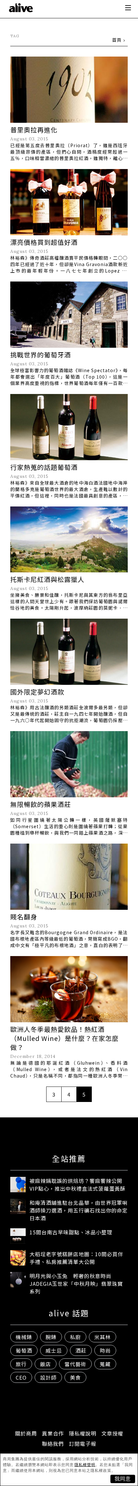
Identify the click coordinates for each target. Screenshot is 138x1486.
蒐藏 (105, 1364)
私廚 (75, 1337)
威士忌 (54, 1350)
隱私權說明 (82, 1433)
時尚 (105, 1350)
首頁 (117, 40)
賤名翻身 (23, 916)
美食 (75, 1377)
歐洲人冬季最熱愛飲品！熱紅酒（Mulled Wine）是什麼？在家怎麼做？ (64, 1038)
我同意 (123, 1479)
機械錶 (24, 1337)
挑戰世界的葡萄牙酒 (40, 354)
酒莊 (80, 1350)
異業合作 (53, 1433)
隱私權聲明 (84, 1465)
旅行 (21, 1364)
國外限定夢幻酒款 (37, 691)
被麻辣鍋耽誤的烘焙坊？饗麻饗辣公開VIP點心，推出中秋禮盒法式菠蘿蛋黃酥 (77, 1184)
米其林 (102, 1337)
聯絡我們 (53, 1443)
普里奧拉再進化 (33, 129)
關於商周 (26, 1433)
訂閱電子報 (82, 1443)
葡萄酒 (24, 1350)
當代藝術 (75, 1364)
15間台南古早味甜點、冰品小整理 (71, 1232)
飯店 (45, 1364)
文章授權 (112, 1433)
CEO (21, 1377)
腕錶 (51, 1337)
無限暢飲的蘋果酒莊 (40, 804)
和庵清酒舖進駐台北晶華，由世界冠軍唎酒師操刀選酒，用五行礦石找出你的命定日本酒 (79, 1210)
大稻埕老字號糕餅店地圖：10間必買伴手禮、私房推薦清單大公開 (76, 1258)
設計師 (48, 1377)
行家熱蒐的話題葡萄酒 (44, 467)
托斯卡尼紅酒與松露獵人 (47, 579)
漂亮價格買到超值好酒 (44, 242)
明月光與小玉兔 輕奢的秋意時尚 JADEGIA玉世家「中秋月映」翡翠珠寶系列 (76, 1283)
